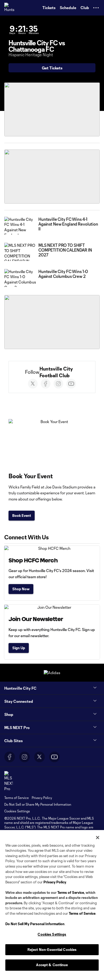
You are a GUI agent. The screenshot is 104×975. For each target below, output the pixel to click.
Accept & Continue (52, 965)
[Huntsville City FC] (9, 8)
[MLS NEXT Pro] (8, 781)
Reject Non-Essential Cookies (52, 949)
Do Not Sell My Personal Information (35, 924)
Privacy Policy (54, 882)
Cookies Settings (17, 811)
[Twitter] (33, 383)
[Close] (97, 837)
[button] (96, 8)
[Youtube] (71, 383)
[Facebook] (45, 383)
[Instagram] (58, 383)
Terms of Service (70, 892)
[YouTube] (54, 757)
